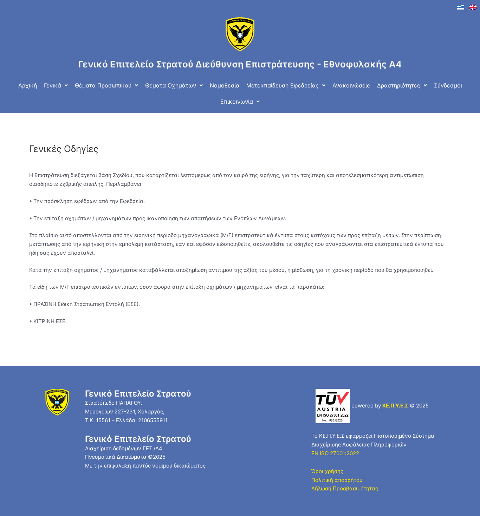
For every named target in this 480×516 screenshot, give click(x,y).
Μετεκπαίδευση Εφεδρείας (282, 85)
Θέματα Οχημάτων (170, 85)
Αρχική (27, 85)
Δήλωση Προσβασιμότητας (344, 488)
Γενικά (52, 85)
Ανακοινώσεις (351, 85)
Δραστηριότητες (398, 85)
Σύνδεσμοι (448, 85)
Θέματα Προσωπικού (103, 85)
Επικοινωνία (236, 101)
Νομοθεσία (224, 85)
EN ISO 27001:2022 (335, 453)
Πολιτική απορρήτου (337, 480)
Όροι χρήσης (327, 471)
